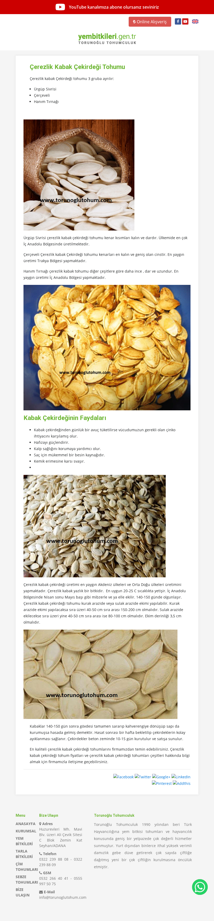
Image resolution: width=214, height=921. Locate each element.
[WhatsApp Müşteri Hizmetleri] (200, 887)
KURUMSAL (26, 830)
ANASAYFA (25, 823)
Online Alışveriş (151, 22)
